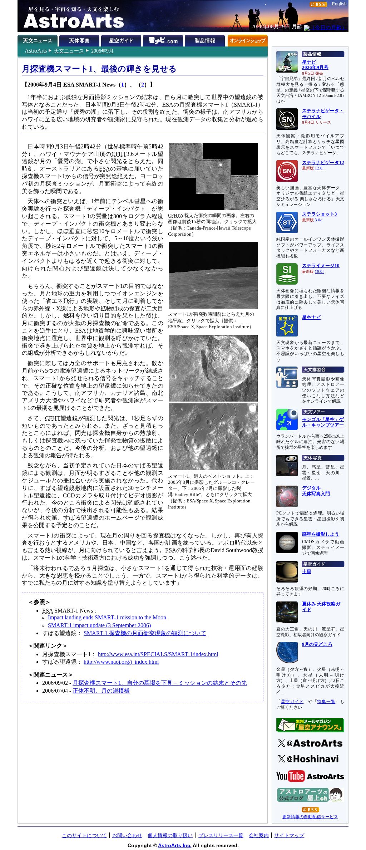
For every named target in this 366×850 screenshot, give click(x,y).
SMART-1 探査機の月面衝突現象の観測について (145, 633)
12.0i (319, 168)
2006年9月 (102, 51)
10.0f (319, 272)
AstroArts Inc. (175, 845)
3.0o (318, 220)
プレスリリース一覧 (220, 835)
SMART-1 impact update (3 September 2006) (99, 625)
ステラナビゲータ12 (323, 162)
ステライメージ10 (321, 265)
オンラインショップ (247, 39)
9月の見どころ (317, 644)
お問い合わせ (127, 835)
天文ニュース (69, 51)
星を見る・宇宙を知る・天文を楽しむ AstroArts (71, 16)
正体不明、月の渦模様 (101, 691)
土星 (306, 571)
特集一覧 (326, 701)
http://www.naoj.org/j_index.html (121, 662)
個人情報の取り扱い (170, 835)
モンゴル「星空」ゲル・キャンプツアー (323, 422)
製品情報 (206, 39)
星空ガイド (122, 39)
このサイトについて (84, 835)
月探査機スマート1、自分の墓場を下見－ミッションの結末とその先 (160, 683)
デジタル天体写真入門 (316, 491)
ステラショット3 (319, 214)
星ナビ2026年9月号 (315, 65)
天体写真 (80, 39)
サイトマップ (289, 835)
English (339, 3)
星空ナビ (311, 317)
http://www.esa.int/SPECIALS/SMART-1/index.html (158, 654)
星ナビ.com (164, 39)
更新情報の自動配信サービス (310, 816)
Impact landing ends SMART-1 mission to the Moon (107, 617)
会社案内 (259, 835)
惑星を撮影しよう (320, 534)
